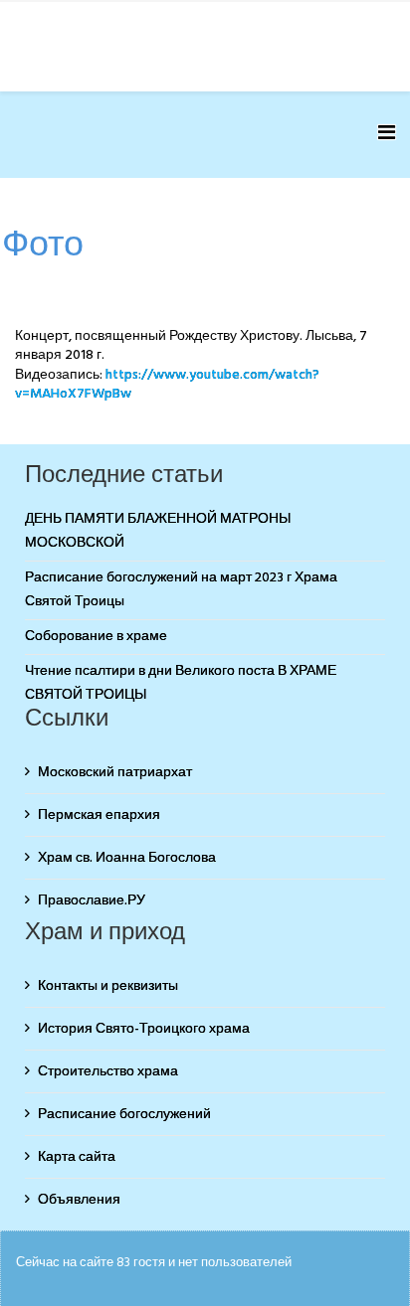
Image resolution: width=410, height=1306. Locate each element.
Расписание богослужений (124, 1114)
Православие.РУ (91, 901)
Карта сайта (76, 1157)
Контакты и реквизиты (108, 986)
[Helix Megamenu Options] (386, 134)
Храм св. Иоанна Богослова (127, 858)
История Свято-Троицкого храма (144, 1029)
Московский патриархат (115, 772)
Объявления (79, 1200)
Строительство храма (108, 1072)
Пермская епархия (99, 815)
